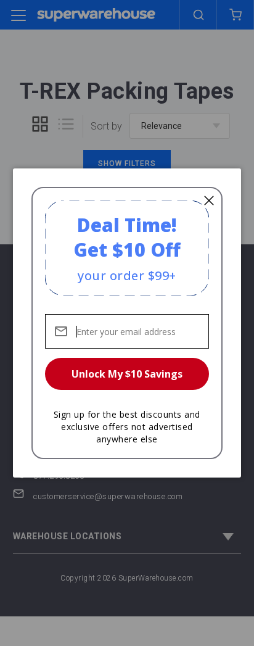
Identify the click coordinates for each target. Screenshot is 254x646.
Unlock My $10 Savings (127, 374)
